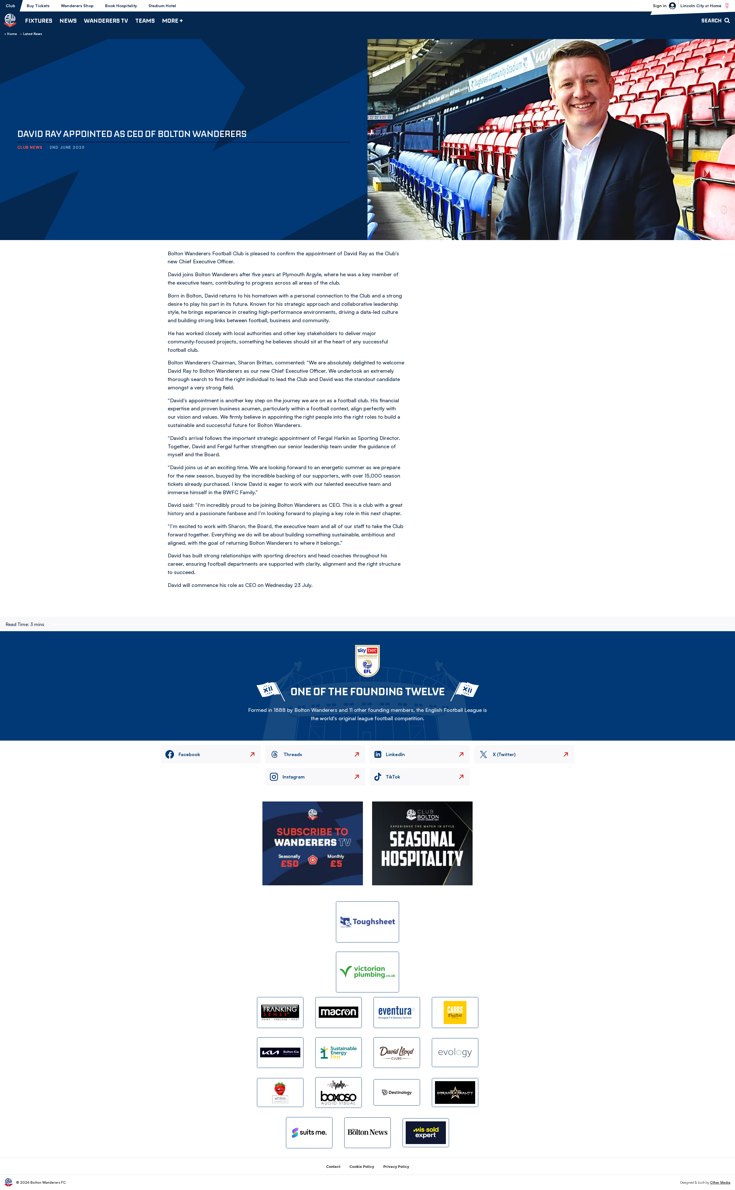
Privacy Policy (396, 1166)
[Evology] (455, 1052)
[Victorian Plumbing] (367, 972)
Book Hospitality (121, 5)
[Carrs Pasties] (455, 1012)
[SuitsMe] (309, 1132)
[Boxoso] (338, 1092)
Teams (145, 20)
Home (12, 34)
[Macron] (338, 1012)
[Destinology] (397, 1092)
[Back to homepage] (10, 20)
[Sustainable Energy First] (338, 1052)
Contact (333, 1166)
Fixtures (38, 20)
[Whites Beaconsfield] (280, 1092)
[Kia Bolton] (280, 1052)
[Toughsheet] (367, 921)
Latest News (32, 34)
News (68, 20)
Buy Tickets (38, 5)
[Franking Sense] (280, 1012)
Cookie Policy (361, 1166)
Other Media (720, 1182)
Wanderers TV (106, 20)
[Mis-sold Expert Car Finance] (426, 1132)
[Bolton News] (367, 1132)
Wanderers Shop (77, 5)
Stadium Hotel (162, 5)
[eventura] (397, 1012)
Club (10, 5)
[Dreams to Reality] (455, 1092)
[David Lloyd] (397, 1052)
